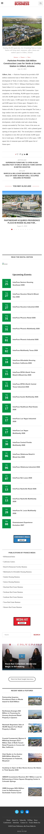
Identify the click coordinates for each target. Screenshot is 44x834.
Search (37, 635)
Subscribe (23, 820)
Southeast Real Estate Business (13, 597)
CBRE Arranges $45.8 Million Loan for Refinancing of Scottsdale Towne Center (13, 790)
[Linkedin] (22, 812)
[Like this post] (17, 154)
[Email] (27, 812)
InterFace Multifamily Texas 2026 (25, 350)
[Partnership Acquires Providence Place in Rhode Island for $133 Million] (22, 204)
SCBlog (29, 820)
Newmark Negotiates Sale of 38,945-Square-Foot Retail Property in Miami (13, 727)
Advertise (16, 822)
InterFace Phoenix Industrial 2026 (25, 339)
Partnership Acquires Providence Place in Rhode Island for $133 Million (12, 699)
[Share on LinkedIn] (24, 154)
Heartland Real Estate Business (13, 587)
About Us (15, 820)
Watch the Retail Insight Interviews (22, 679)
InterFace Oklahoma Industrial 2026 (26, 467)
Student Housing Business (11, 577)
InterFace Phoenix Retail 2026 (24, 318)
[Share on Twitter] (22, 154)
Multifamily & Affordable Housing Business (17, 572)
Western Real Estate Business (12, 607)
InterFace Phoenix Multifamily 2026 (26, 328)
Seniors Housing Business (11, 582)
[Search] (40, 3)
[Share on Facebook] (20, 154)
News (35, 820)
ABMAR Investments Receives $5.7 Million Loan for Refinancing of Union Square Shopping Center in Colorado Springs (22, 779)
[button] (4, 210)
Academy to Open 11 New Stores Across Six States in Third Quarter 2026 (21, 769)
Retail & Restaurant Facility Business (15, 567)
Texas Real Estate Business (11, 602)
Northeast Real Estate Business (13, 592)
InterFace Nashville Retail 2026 (24, 489)
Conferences (7, 822)
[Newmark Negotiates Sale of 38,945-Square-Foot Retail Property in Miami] (35, 728)
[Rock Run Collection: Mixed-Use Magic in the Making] (22, 657)
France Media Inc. (35, 822)
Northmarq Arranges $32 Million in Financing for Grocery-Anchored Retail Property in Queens (11, 714)
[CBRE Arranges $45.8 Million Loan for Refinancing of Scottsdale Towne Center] (35, 791)
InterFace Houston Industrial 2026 (26, 307)
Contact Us (23, 822)
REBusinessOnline (9, 557)
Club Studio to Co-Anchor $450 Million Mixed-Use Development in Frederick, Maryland (12, 757)
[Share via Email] (27, 154)
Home (8, 820)
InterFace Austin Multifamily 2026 (25, 397)
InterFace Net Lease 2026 (22, 478)
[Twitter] (17, 812)
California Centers (9, 562)
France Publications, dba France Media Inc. (24, 826)
